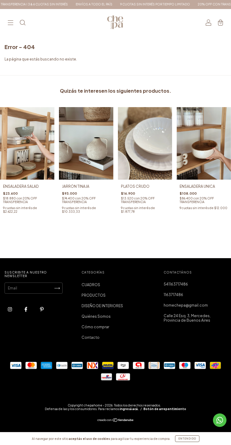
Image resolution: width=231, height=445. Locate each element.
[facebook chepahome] (26, 309)
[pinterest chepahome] (41, 309)
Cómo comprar (95, 327)
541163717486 (176, 284)
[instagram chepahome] (10, 309)
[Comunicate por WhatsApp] (219, 420)
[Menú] (11, 23)
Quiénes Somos (96, 316)
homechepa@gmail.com (186, 305)
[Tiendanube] (115, 421)
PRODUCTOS (94, 295)
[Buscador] (23, 23)
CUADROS (91, 285)
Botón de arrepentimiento (164, 409)
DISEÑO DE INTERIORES (102, 306)
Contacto (91, 337)
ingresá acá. (129, 409)
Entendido (187, 438)
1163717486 (173, 294)
